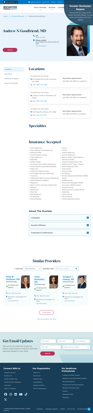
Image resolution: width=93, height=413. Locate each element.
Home (5, 16)
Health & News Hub (10, 379)
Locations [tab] (62, 7)
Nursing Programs (68, 381)
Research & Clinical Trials (70, 388)
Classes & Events (10, 372)
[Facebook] (5, 394)
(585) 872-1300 (41, 115)
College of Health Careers (71, 375)
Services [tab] (52, 7)
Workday (65, 397)
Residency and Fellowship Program (74, 378)
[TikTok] (26, 394)
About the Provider (11, 83)
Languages (35, 218)
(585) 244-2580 (40, 37)
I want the (19, 269)
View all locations (41, 46)
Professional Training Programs (73, 385)
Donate (59, 2)
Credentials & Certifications (42, 233)
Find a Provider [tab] (40, 7)
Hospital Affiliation (38, 225)
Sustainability (38, 382)
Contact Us (8, 376)
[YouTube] (20, 394)
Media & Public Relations (12, 382)
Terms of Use (71, 409)
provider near (48, 269)
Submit (47, 353)
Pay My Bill (46, 2)
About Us (36, 372)
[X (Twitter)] (5, 399)
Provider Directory (17, 16)
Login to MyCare (36, 2)
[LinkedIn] (16, 394)
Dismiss (80, 19)
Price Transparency (39, 388)
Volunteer (7, 385)
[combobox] (33, 269)
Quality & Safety (38, 385)
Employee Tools (67, 394)
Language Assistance (51, 409)
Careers (53, 2)
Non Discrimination (83, 409)
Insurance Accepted (12, 78)
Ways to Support (10, 388)
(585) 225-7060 (41, 101)
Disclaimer (40, 409)
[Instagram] (11, 394)
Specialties (8, 74)
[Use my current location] (76, 268)
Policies (62, 409)
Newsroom (37, 376)
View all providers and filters (46, 319)
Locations (8, 69)
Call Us (10, 50)
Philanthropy (37, 379)
